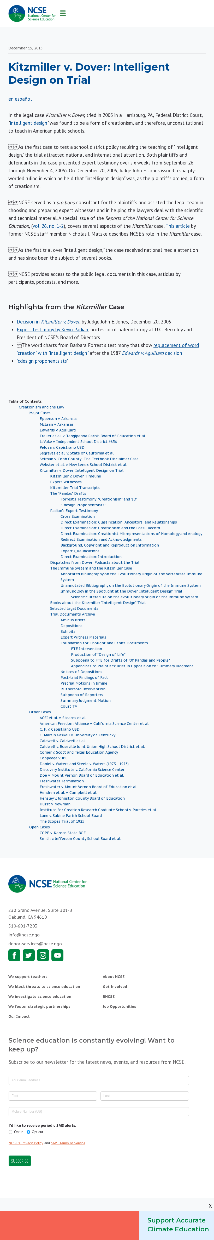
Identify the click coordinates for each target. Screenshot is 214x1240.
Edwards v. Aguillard (58, 430)
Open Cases (39, 827)
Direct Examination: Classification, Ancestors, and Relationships (119, 522)
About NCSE (113, 976)
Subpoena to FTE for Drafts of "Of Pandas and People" (120, 660)
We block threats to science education (44, 986)
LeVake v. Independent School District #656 (78, 441)
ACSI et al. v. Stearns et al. (63, 717)
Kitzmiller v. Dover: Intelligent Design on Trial (81, 470)
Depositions (71, 625)
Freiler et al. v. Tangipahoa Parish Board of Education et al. (93, 436)
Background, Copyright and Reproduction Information (110, 545)
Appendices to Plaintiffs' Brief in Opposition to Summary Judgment (132, 666)
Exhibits (68, 631)
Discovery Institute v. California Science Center (82, 769)
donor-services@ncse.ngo (35, 943)
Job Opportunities (119, 1006)
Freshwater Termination (62, 781)
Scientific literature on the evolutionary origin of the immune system (134, 597)
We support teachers (27, 976)
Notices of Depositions (81, 671)
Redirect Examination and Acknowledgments (101, 539)
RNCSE (109, 996)
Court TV (69, 706)
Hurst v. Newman (55, 804)
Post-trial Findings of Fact (84, 677)
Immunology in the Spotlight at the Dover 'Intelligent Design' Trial (121, 591)
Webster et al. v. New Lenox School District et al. (83, 464)
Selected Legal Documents (74, 608)
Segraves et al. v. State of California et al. (77, 453)
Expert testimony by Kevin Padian (52, 329)
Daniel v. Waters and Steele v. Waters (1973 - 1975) (84, 763)
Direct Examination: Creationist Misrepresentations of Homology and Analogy (131, 533)
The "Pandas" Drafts (68, 493)
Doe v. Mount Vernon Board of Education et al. (82, 775)
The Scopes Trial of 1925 (62, 821)
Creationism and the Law (41, 407)
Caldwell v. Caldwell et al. (63, 740)
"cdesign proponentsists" (42, 361)
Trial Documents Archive (72, 614)
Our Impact (19, 1016)
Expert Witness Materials (83, 637)
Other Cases (40, 712)
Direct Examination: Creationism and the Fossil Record (110, 528)
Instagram (43, 955)
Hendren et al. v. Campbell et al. (68, 792)
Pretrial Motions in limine (84, 683)
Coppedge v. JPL (53, 758)
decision (152, 353)
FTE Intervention (86, 648)
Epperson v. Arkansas (59, 418)
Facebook (14, 955)
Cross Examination (78, 516)
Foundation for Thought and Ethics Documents (104, 643)
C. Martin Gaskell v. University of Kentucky (77, 735)
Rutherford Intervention (83, 689)
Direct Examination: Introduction (91, 556)
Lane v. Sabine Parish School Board (71, 815)
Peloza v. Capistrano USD (62, 447)
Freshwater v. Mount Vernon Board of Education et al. (88, 786)
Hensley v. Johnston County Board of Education (82, 798)
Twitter (29, 955)
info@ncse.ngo (24, 934)
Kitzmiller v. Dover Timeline (75, 476)
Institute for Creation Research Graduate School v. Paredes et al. (98, 809)
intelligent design (28, 123)
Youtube (57, 955)
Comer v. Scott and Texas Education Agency (79, 752)
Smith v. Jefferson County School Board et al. (80, 838)
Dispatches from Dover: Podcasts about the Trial (94, 562)
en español (20, 99)
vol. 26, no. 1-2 (48, 226)
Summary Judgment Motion (86, 700)
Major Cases (40, 413)
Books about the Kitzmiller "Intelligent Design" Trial (98, 602)
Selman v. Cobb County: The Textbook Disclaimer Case (89, 459)
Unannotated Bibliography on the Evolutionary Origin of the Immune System (131, 585)
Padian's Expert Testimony (74, 510)
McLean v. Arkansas (57, 424)
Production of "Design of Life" (98, 654)
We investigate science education (39, 996)
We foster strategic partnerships (39, 1006)
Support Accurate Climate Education (178, 1224)
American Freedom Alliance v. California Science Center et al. (94, 723)
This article (177, 226)
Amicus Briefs (73, 620)
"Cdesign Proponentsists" (83, 505)
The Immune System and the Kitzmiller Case (91, 568)
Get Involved (115, 986)
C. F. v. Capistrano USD (60, 729)
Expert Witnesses (66, 482)
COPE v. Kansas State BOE (63, 833)
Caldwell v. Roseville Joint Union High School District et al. (92, 746)
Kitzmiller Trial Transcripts (75, 487)
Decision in (48, 321)
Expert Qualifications (80, 551)
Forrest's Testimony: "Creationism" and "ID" (99, 499)
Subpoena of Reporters (82, 694)
